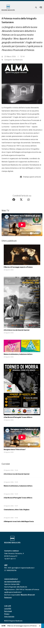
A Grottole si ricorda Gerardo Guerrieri (16, 330)
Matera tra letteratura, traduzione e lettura (18, 354)
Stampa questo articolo (32, 177)
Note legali (8, 611)
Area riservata (9, 617)
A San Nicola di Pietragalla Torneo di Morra (18, 417)
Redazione (8, 597)
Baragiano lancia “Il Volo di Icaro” (15, 449)
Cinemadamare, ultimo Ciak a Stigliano (16, 509)
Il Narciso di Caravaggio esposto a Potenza (18, 267)
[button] (40, 7)
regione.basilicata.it (11, 579)
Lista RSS (7, 609)
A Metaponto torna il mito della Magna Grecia (19, 521)
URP (5, 565)
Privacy (6, 614)
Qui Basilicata (17, 60)
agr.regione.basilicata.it (12, 582)
